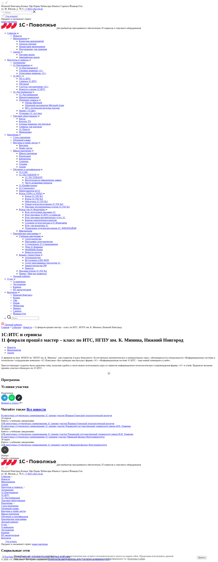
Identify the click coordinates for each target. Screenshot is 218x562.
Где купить (11, 541)
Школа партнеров (10, 514)
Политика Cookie (136, 559)
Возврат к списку (10, 403)
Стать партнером (9, 506)
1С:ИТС (5, 495)
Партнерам (7, 503)
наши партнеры (9, 21)
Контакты (6, 538)
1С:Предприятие (9, 492)
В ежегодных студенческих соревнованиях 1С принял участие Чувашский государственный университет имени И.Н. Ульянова (66, 426)
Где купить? (11, 16)
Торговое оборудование (13, 500)
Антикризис (7, 490)
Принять (202, 558)
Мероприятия (14, 350)
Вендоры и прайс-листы (13, 511)
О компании (7, 527)
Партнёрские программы (14, 519)
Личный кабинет (9, 522)
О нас (4, 524)
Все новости (36, 409)
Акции (10, 352)
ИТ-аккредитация (10, 535)
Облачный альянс (10, 508)
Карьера (5, 532)
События (16, 327)
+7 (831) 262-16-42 (33, 9)
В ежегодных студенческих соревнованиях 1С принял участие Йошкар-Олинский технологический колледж (56, 415)
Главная (5, 327)
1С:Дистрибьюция (10, 498)
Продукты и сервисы (12, 487)
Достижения (7, 530)
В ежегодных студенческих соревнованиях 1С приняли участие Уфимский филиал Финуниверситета (53, 437)
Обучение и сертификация (14, 516)
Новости (27, 327)
